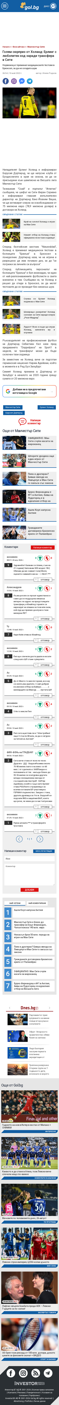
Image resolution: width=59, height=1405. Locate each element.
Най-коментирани (37, 903)
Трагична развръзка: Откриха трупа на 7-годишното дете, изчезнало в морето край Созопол (28, 1071)
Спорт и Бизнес (48, 1359)
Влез (38, 851)
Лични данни (39, 1401)
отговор (45, 579)
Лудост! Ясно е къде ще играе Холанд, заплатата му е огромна (39, 330)
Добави (29, 890)
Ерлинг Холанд (46, 407)
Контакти (12, 1392)
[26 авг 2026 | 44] (29, 1152)
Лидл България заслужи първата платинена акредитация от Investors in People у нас (27, 1054)
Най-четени (14, 903)
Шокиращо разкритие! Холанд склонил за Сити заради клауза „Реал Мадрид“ (39, 315)
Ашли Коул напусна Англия (28, 910)
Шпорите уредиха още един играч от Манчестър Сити (41, 459)
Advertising (19, 1401)
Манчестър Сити (13, 407)
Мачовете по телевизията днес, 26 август (24, 1218)
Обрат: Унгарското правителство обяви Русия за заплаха (39, 1035)
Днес (49, 6)
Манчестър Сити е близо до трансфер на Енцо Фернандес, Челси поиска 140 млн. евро (30, 925)
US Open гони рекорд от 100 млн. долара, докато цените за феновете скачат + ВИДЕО (28, 1354)
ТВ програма (50, 1222)
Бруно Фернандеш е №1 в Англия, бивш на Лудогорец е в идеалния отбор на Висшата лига (32, 986)
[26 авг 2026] (29, 1199)
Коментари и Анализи (45, 1178)
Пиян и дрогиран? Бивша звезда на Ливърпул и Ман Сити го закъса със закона (33, 949)
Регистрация (46, 851)
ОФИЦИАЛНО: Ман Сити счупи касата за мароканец (30, 972)
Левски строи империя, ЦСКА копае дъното (25, 1262)
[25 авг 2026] (29, 1106)
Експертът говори (47, 1313)
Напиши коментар (34, 422)
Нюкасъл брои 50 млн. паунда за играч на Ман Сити (31, 936)
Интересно (50, 1132)
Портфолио (34, 1395)
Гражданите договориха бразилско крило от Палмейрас (33, 960)
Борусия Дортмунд (14, 413)
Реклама (21, 1392)
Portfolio (28, 1401)
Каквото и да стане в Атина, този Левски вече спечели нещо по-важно (26, 1172)
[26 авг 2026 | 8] (29, 1287)
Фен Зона (51, 1266)
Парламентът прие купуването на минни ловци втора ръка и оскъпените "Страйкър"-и (28, 1021)
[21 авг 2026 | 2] (29, 1334)
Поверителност (33, 1392)
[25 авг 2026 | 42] (29, 1243)
